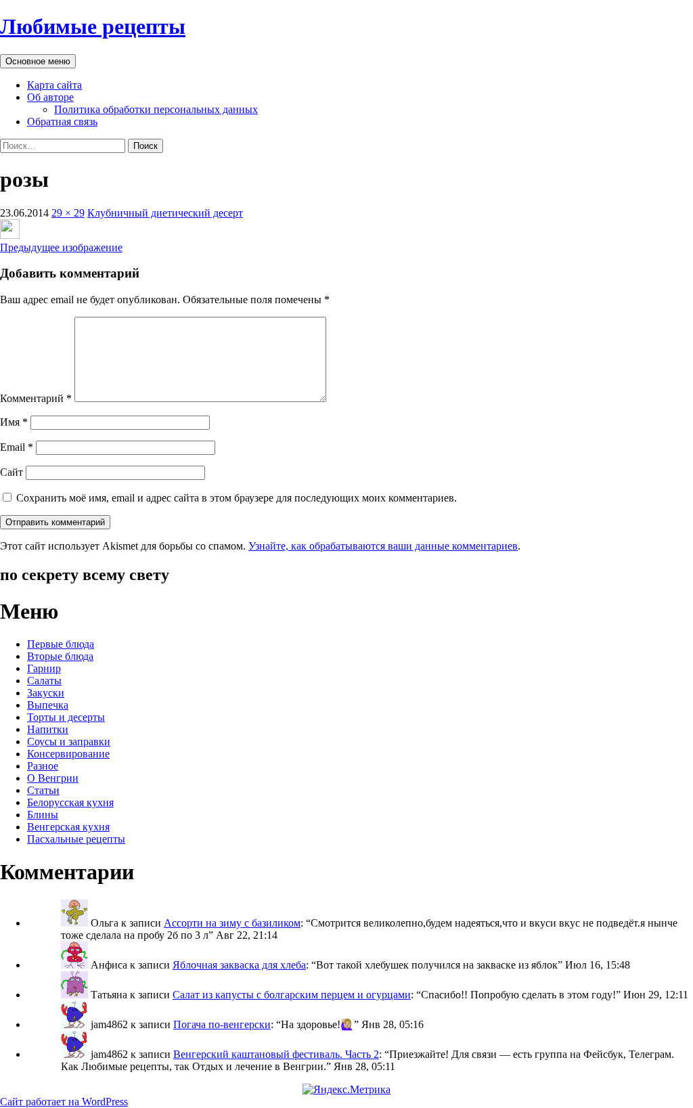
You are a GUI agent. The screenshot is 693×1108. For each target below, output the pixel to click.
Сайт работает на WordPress (64, 1101)
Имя (14, 422)
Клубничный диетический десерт (165, 213)
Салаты (44, 680)
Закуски (45, 693)
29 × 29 (68, 213)
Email (16, 447)
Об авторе (50, 97)
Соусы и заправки (68, 741)
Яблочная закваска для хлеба (239, 965)
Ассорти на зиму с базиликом (232, 923)
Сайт (11, 472)
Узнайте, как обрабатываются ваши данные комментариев (383, 546)
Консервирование (68, 753)
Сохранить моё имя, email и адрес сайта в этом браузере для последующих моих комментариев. (236, 498)
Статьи (43, 790)
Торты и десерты (66, 717)
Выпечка (47, 705)
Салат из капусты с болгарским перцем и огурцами (292, 994)
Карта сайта (54, 85)
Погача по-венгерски (222, 1024)
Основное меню (37, 61)
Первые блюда (60, 644)
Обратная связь (62, 121)
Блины (42, 814)
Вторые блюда (60, 656)
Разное (42, 766)
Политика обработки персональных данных (156, 109)
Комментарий (36, 398)
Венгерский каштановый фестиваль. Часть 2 (276, 1054)
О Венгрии (53, 778)
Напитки (47, 729)
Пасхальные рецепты (76, 839)
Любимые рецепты (92, 26)
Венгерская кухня (68, 827)
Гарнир (44, 668)
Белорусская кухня (70, 802)
